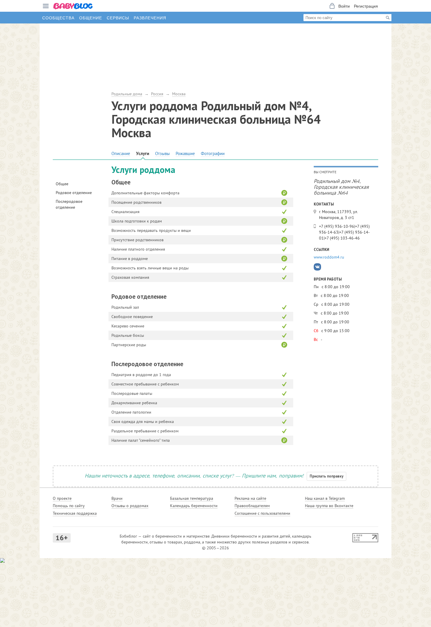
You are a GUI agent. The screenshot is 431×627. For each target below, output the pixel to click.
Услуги (142, 153)
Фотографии (213, 153)
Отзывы (162, 153)
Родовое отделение (74, 192)
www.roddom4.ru (329, 257)
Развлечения (150, 18)
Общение (90, 18)
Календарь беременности (194, 505)
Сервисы (118, 18)
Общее (62, 183)
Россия (157, 93)
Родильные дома (126, 93)
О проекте (62, 498)
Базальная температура (191, 498)
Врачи (117, 498)
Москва (179, 93)
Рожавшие (185, 153)
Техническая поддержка (75, 513)
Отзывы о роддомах (129, 505)
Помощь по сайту (69, 505)
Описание (120, 153)
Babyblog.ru (73, 6)
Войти (344, 6)
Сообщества (58, 18)
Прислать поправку (326, 476)
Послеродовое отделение (69, 204)
